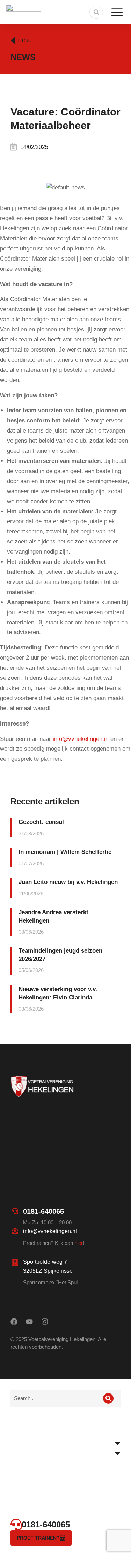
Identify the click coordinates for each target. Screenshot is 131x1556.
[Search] (108, 1398)
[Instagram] (44, 1321)
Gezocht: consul (41, 822)
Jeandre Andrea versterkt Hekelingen (53, 916)
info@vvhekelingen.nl (81, 739)
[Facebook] (13, 1321)
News (23, 57)
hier (78, 1243)
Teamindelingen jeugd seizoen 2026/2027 (60, 954)
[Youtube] (29, 1321)
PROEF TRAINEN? (38, 1538)
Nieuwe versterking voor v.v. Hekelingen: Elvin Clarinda (58, 993)
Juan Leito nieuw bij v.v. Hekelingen (68, 882)
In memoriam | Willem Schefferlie (65, 852)
